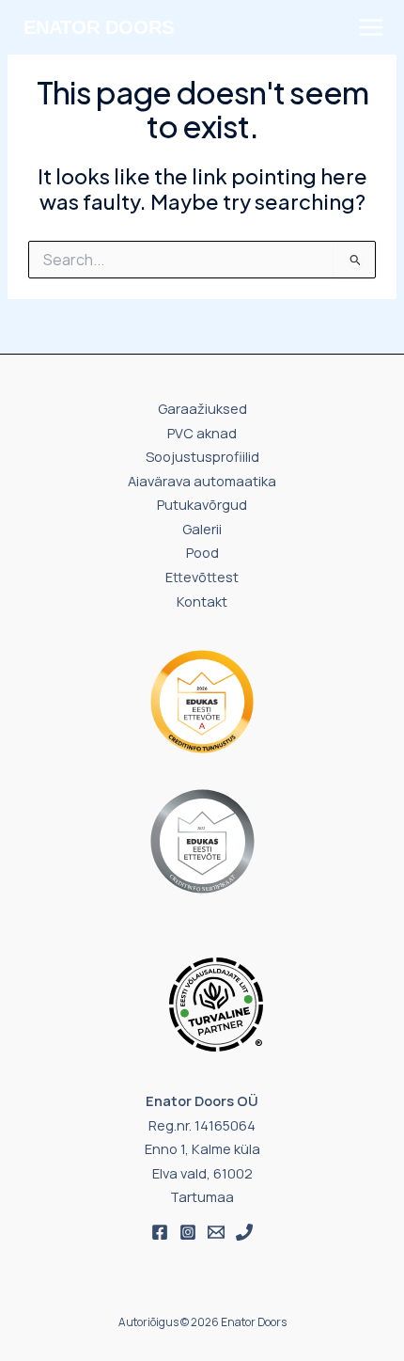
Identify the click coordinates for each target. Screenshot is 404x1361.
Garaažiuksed (202, 408)
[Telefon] (244, 1232)
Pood (202, 552)
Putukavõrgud (202, 504)
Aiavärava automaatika (202, 480)
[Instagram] (187, 1232)
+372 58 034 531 (82, 61)
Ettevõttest (202, 576)
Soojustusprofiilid (202, 456)
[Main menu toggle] (371, 27)
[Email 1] (216, 1232)
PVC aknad (202, 432)
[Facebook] (159, 1232)
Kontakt (202, 601)
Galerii (202, 528)
